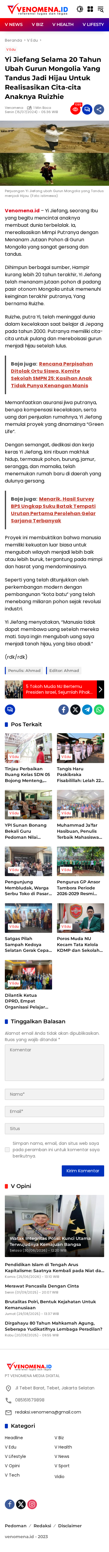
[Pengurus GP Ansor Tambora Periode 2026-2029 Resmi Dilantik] (80, 861)
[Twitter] (75, 710)
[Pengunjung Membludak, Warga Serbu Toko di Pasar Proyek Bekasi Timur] (28, 861)
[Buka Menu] (90, 9)
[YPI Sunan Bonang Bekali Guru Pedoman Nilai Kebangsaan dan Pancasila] (28, 804)
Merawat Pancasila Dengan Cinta (42, 1286)
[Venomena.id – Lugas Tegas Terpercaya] (37, 9)
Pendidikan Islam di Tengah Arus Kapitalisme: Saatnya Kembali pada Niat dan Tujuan (54, 1268)
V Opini (12, 1466)
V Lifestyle (15, 1456)
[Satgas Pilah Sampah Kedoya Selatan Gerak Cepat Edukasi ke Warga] (28, 918)
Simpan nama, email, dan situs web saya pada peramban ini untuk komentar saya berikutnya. (56, 1149)
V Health (63, 1447)
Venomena (14, 107)
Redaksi (42, 1525)
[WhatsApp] (99, 710)
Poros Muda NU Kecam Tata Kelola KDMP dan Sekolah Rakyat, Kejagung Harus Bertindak (78, 945)
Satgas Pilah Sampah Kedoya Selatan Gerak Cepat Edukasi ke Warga (28, 945)
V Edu (11, 49)
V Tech (12, 1475)
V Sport (62, 1466)
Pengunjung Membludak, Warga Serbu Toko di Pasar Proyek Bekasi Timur (28, 888)
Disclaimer (70, 1525)
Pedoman (16, 1525)
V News (61, 1456)
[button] (80, 9)
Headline (14, 1438)
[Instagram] (32, 1504)
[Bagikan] (99, 109)
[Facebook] (63, 710)
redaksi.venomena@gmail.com (48, 1412)
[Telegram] (87, 710)
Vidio (59, 1477)
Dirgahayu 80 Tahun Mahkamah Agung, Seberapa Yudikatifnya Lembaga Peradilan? (53, 1326)
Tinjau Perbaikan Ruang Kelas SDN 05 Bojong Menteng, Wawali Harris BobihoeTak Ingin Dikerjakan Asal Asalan (27, 775)
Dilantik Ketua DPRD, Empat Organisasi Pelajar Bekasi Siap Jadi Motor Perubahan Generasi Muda (25, 1001)
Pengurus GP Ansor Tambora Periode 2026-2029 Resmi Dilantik (78, 888)
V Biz (59, 1438)
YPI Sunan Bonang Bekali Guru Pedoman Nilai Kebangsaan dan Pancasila (26, 831)
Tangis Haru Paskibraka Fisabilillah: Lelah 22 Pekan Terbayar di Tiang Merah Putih (79, 775)
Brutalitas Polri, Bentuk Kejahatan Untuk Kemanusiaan (50, 1304)
